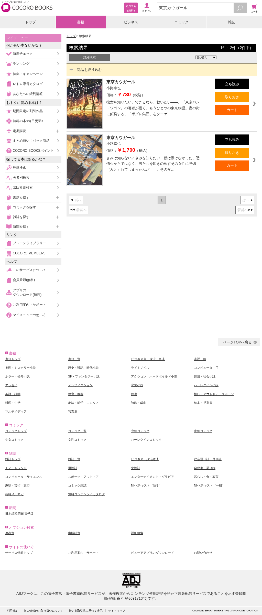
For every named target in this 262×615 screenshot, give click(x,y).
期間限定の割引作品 (28, 111)
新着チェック (23, 54)
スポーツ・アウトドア (83, 477)
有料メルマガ (14, 494)
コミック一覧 (77, 431)
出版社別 (74, 533)
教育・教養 (75, 394)
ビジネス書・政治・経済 (148, 359)
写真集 (72, 411)
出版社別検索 (23, 187)
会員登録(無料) (24, 280)
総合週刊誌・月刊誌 (208, 459)
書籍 (80, 22)
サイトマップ (116, 610)
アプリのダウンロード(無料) (27, 292)
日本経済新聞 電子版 (19, 513)
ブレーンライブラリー (29, 243)
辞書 (134, 394)
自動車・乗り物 (204, 468)
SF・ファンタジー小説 (84, 376)
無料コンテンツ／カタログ (86, 494)
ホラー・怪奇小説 (17, 376)
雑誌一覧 (74, 459)
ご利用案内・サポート (29, 305)
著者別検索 (21, 177)
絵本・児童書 (203, 403)
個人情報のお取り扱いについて (43, 610)
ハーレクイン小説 (206, 385)
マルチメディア (16, 411)
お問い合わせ (203, 553)
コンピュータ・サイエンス (23, 477)
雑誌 (231, 22)
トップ (30, 22)
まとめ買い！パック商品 (31, 141)
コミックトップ (16, 431)
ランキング (21, 64)
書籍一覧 (74, 359)
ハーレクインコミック (146, 439)
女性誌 (135, 468)
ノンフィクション (80, 385)
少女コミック (14, 439)
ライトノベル (140, 368)
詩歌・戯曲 (138, 403)
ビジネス (131, 22)
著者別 (9, 533)
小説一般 (200, 359)
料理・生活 (12, 403)
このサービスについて (29, 270)
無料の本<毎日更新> (28, 121)
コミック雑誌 (77, 485)
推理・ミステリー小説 (20, 368)
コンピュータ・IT (206, 368)
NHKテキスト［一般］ (209, 485)
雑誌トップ (12, 459)
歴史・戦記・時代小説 (83, 368)
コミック (181, 22)
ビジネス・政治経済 (145, 459)
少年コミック (140, 431)
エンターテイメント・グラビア (152, 477)
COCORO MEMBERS (29, 253)
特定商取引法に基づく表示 (86, 610)
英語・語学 (12, 394)
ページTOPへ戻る (237, 342)
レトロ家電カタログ (28, 84)
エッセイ (11, 385)
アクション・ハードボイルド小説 (154, 376)
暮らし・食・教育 (206, 477)
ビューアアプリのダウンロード (152, 553)
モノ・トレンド (16, 468)
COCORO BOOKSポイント (33, 151)
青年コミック (203, 431)
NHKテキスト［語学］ (146, 485)
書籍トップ (12, 359)
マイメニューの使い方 (29, 315)
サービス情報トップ (19, 553)
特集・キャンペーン (28, 74)
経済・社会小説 (204, 376)
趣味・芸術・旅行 (17, 485)
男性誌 (72, 468)
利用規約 (12, 610)
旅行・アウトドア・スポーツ (214, 394)
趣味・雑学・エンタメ (83, 403)
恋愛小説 (137, 385)
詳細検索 (19, 167)
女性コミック (77, 439)
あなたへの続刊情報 (28, 94)
